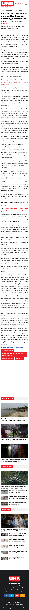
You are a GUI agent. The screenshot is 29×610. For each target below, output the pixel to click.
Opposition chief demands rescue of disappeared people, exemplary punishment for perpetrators (18, 546)
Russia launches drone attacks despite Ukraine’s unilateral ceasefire (13, 440)
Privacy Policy (16, 603)
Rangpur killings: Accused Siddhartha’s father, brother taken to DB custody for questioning (17, 558)
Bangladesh (9, 10)
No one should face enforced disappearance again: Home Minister (17, 534)
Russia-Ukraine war (7, 358)
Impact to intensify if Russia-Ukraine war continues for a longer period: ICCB (14, 82)
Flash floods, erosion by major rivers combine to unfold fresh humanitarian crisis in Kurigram (13, 420)
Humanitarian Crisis (7, 350)
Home (2, 10)
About (8, 603)
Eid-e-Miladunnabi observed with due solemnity (17, 503)
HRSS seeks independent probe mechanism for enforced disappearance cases (18, 552)
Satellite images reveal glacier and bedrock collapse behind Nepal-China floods (13, 487)
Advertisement (9, 605)
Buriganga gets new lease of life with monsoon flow (18, 491)
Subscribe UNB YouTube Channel (12, 347)
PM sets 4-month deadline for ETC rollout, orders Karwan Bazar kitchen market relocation (18, 540)
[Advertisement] (14, 379)
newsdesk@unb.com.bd (14, 592)
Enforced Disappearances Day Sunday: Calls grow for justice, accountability (13, 530)
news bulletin (19, 358)
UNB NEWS (6, 23)
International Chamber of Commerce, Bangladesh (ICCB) (12, 354)
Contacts (19, 605)
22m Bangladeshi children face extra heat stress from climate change (18, 497)
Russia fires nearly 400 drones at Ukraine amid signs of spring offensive (14, 460)
